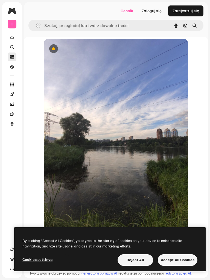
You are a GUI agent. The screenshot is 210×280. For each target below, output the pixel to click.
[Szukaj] (12, 47)
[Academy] (12, 259)
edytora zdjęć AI (178, 273)
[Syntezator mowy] (12, 123)
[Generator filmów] (12, 114)
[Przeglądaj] (12, 66)
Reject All (135, 260)
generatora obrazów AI (99, 273)
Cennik (127, 10)
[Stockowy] (12, 56)
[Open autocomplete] (36, 26)
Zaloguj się (152, 10)
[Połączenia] (12, 249)
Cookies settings (37, 259)
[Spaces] (12, 94)
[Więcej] (12, 269)
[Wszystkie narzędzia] (12, 84)
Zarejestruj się (186, 10)
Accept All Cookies (177, 260)
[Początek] (12, 37)
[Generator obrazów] (12, 104)
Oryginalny (81, 49)
